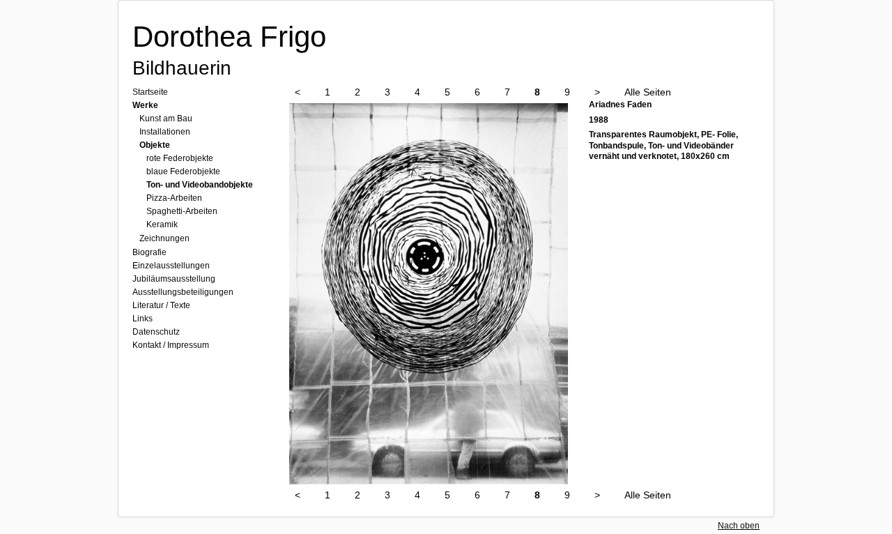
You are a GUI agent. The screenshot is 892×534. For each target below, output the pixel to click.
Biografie (149, 252)
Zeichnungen (164, 238)
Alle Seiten (647, 92)
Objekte (154, 145)
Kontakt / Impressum (170, 345)
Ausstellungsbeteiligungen (182, 292)
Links (142, 318)
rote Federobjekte (179, 158)
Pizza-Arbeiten (174, 198)
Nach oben (739, 526)
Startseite (150, 92)
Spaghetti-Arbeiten (181, 211)
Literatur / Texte (161, 305)
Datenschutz (156, 332)
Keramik (162, 224)
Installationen (164, 132)
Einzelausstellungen (171, 265)
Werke (145, 105)
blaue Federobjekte (183, 171)
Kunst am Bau (165, 118)
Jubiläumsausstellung (173, 279)
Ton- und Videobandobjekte (199, 185)
